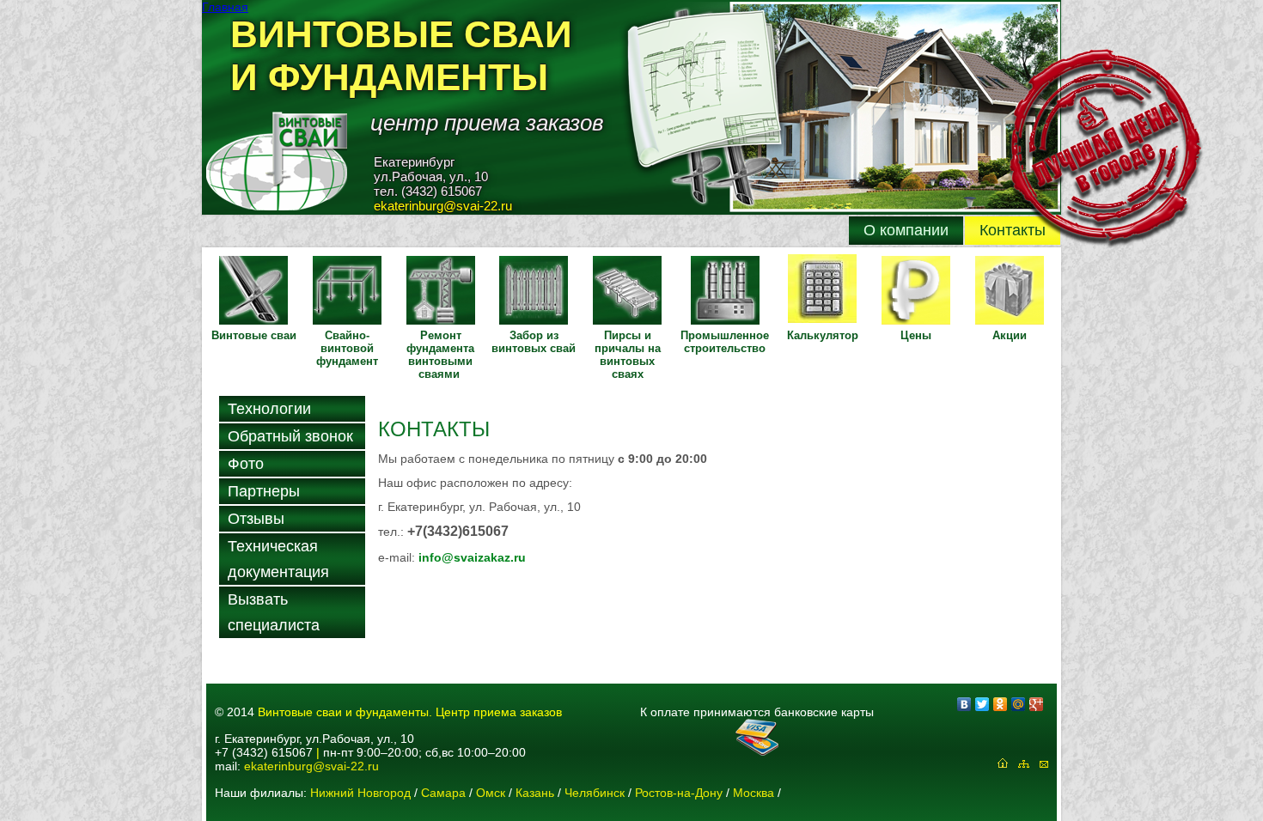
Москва (753, 793)
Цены (915, 335)
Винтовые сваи (253, 335)
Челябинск (594, 793)
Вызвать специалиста (274, 612)
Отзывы (256, 518)
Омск (490, 793)
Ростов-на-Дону (679, 793)
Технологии (269, 408)
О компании (906, 230)
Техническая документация (278, 559)
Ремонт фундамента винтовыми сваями (440, 354)
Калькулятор (822, 335)
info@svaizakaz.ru (472, 557)
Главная (225, 7)
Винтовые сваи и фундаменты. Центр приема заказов (410, 712)
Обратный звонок (290, 436)
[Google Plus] (1037, 704)
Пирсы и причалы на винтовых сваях (628, 354)
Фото (246, 463)
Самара (443, 793)
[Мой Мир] (1019, 704)
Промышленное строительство (724, 342)
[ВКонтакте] (964, 704)
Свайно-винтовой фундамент (347, 348)
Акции (1009, 335)
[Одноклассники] (1000, 704)
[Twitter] (982, 704)
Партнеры (264, 491)
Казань (535, 793)
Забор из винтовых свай (533, 342)
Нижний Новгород (360, 793)
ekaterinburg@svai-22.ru (311, 766)
